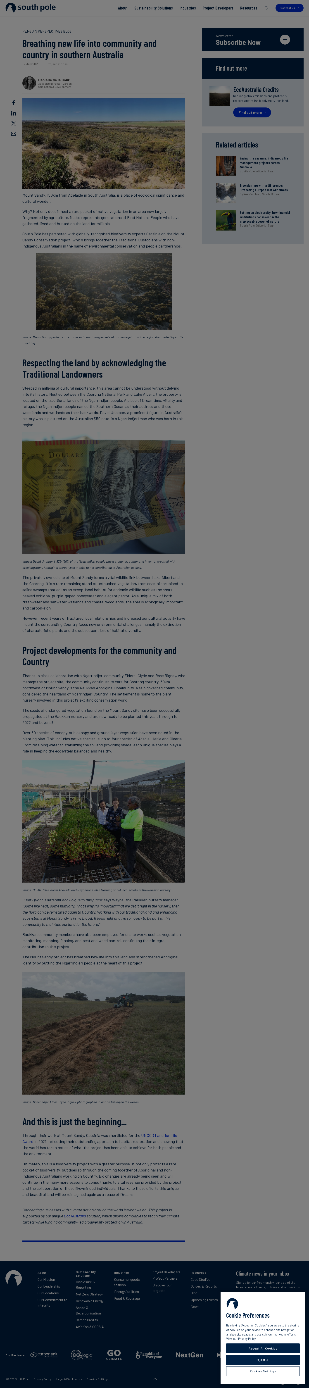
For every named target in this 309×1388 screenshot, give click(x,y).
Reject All (263, 1360)
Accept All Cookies (263, 1348)
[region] (263, 1338)
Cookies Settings (263, 1371)
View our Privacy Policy (241, 1338)
